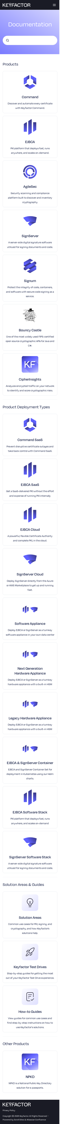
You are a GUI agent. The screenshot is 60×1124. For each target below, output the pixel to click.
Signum (30, 280)
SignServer (30, 235)
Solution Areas (30, 917)
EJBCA (30, 141)
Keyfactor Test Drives (30, 966)
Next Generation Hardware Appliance (30, 670)
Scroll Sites (19, 1119)
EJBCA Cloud (30, 529)
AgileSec (30, 186)
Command (30, 96)
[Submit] (7, 40)
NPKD (30, 1076)
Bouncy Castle (30, 330)
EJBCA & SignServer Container (30, 762)
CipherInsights (30, 379)
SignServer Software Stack (30, 856)
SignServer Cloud (30, 574)
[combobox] (30, 40)
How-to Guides (30, 1011)
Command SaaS (30, 439)
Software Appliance (30, 623)
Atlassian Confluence (36, 1119)
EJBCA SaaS (30, 484)
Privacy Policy (9, 1110)
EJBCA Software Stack (30, 812)
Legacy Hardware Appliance (30, 718)
